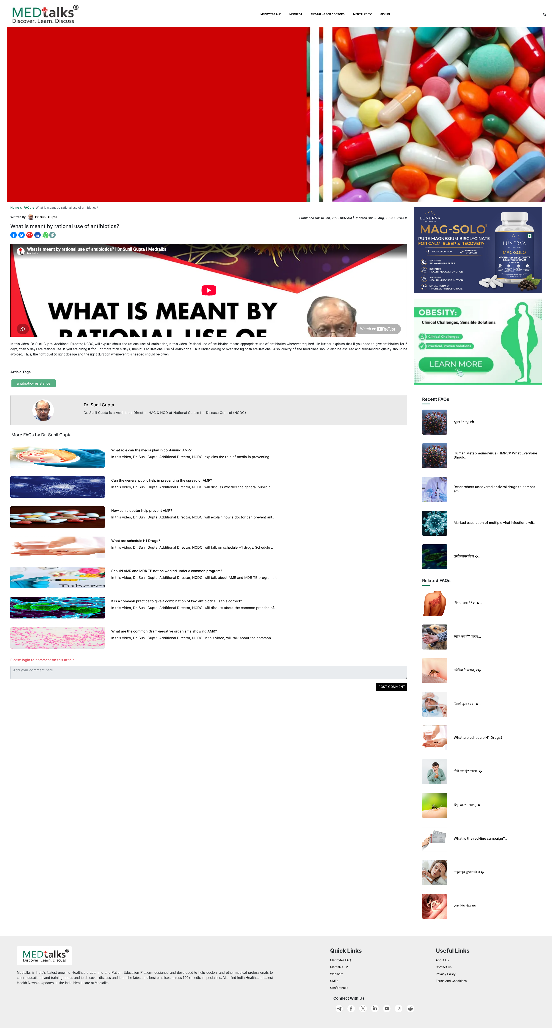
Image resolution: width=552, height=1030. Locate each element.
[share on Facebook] (13, 235)
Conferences (339, 987)
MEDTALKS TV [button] (362, 14)
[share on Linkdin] (37, 235)
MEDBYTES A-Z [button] (270, 14)
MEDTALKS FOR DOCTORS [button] (328, 14)
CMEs (334, 981)
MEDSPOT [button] (295, 14)
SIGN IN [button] (385, 14)
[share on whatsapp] (45, 235)
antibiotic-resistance (33, 383)
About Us (442, 960)
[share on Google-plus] (29, 235)
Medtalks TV (339, 967)
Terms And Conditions (451, 981)
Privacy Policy (446, 974)
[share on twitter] (21, 235)
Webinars (336, 974)
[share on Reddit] (52, 235)
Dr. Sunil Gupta (46, 217)
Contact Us (444, 967)
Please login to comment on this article (42, 660)
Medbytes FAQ (340, 960)
